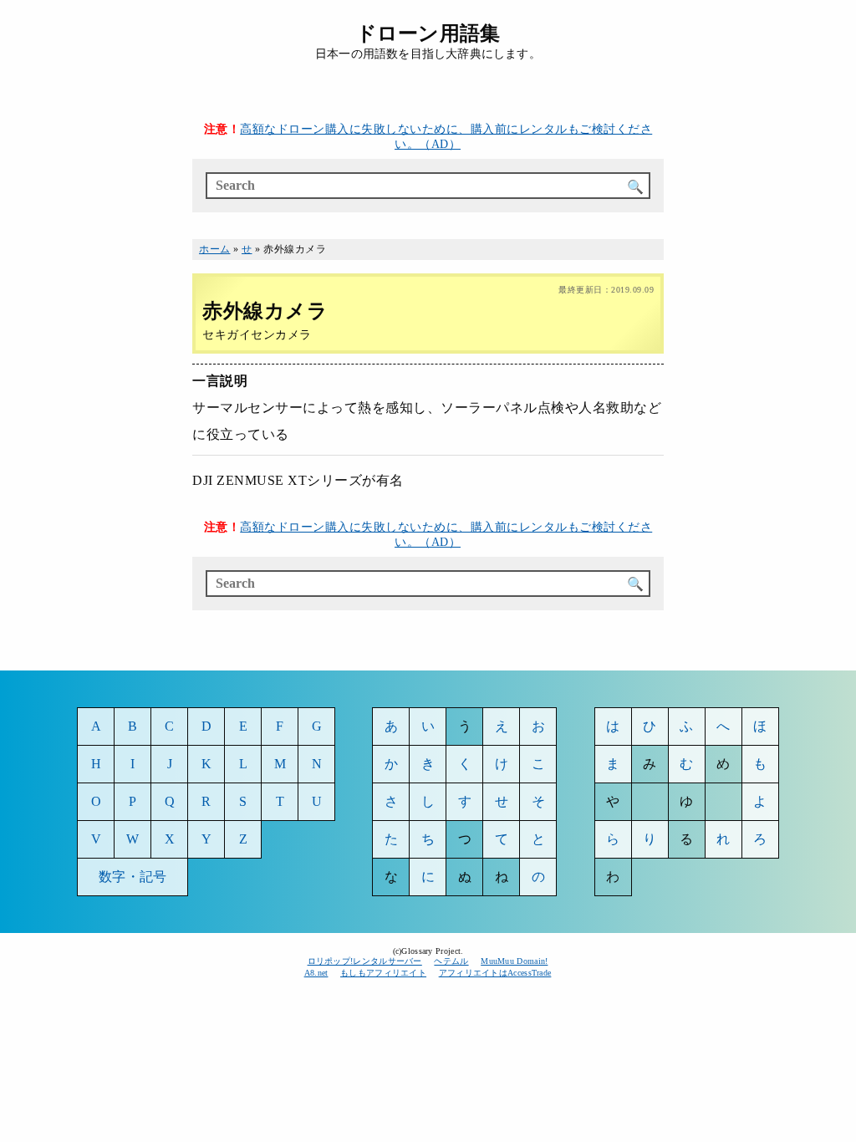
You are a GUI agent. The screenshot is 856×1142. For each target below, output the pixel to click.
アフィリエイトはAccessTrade (495, 972)
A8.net (316, 972)
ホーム (215, 249)
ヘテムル (451, 961)
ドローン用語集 (428, 33)
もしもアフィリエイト (383, 972)
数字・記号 (132, 876)
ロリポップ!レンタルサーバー (365, 961)
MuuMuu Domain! (514, 961)
